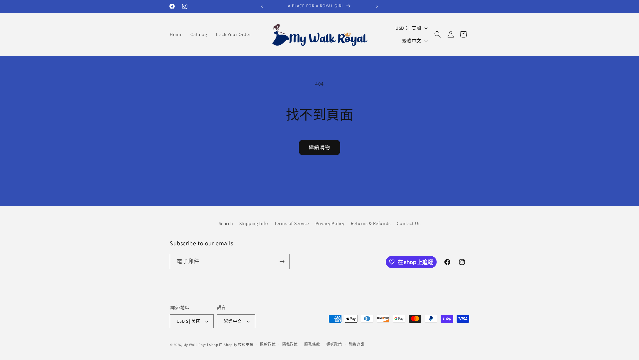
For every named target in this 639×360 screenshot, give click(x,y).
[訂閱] (282, 261)
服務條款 (312, 344)
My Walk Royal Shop (200, 344)
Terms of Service (291, 223)
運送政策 (334, 344)
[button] (437, 34)
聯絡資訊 (356, 344)
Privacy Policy (330, 223)
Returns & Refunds (371, 223)
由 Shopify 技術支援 (236, 344)
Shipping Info (253, 223)
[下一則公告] (377, 6)
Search (226, 223)
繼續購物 (319, 147)
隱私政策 (290, 344)
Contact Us (408, 223)
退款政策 (268, 344)
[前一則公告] (262, 6)
